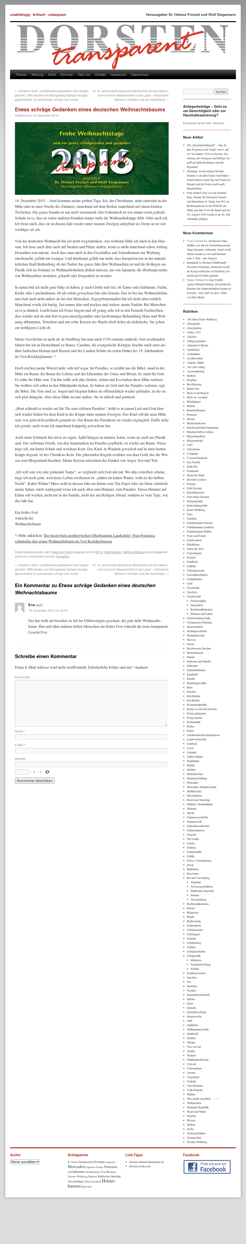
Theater (191, 1042)
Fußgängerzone (195, 570)
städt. (190, 1020)
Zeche (190, 1129)
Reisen (191, 908)
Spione (191, 999)
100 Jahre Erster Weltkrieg (202, 319)
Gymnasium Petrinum (199, 622)
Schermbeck (194, 925)
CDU (190, 445)
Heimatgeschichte (197, 631)
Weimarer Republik (198, 1107)
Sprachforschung (196, 1012)
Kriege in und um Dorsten (202, 709)
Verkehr (191, 1081)
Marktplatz (193, 761)
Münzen (191, 808)
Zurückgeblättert (196, 1133)
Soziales (191, 990)
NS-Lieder (193, 839)
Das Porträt (193, 462)
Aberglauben (194, 328)
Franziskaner (194, 553)
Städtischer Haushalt (202, 891)
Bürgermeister (195, 440)
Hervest (191, 639)
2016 (99, 552)
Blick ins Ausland (197, 397)
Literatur (192, 752)
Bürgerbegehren (196, 436)
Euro (189, 514)
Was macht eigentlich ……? (202, 1098)
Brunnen (192, 414)
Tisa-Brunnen (108, 1172)
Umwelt (191, 1064)
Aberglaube (193, 323)
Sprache (191, 1007)
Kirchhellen (193, 696)
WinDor (191, 1116)
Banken (191, 375)
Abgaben (196, 882)
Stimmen (67, 74)
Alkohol (191, 336)
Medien (191, 769)
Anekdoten (193, 349)
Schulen (191, 938)
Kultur (190, 726)
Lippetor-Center (94, 1167)
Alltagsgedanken (196, 341)
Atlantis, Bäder (195, 362)
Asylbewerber (195, 358)
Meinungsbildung (197, 778)
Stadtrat (92, 1176)
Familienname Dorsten (200, 523)
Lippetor (110, 1162)
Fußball (191, 566)
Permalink (62, 556)
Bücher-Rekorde (196, 423)
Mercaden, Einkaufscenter (201, 787)
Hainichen (86, 1186)
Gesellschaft (194, 596)
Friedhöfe (192, 562)
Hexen (190, 644)
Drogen (191, 484)
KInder (191, 678)
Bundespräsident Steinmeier (203, 427)
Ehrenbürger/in (195, 492)
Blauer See (193, 388)
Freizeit (191, 557)
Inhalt (52, 74)
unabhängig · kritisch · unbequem (38, 14)
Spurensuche (194, 1016)
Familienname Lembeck (200, 527)
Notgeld (191, 834)
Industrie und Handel (199, 661)
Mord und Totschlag (198, 800)
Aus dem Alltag (196, 367)
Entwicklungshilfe (197, 505)
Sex (189, 982)
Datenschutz (140, 74)
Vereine (191, 1072)
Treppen (191, 1055)
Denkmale (192, 471)
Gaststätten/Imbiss (197, 575)
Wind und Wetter (196, 1111)
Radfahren (193, 869)
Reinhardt (192, 262)
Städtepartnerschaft (198, 1029)
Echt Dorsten (194, 488)
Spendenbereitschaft (198, 994)
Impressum (118, 74)
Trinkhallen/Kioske (198, 1059)
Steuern (195, 895)
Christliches (193, 449)
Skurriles (192, 986)
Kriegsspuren (194, 717)
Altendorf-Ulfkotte (197, 345)
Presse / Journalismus (199, 860)
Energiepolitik (195, 501)
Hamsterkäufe (195, 626)
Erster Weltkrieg (196, 510)
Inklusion (196, 960)
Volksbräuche (195, 1090)
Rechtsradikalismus (202, 609)
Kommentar (22, 677)
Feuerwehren (194, 540)
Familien (192, 518)
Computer (192, 453)
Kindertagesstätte (196, 683)
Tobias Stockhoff (92, 1181)
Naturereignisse (196, 830)
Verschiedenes (195, 1085)
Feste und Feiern (62, 552)
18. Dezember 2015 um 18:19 (47, 610)
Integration (197, 605)
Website (20, 758)
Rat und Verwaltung (198, 878)
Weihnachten (113, 552)
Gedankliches (194, 579)
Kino (190, 687)
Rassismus (193, 873)
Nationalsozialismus (198, 826)
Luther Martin (195, 756)
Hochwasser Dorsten (199, 648)
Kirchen (191, 691)
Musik (190, 813)
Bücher (191, 419)
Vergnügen (193, 1077)
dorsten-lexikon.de (139, 1166)
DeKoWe (192, 466)
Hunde (191, 657)
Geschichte (193, 588)
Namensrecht (194, 821)
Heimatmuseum (196, 635)
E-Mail (20, 745)
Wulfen (191, 1124)
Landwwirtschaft (196, 739)
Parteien (191, 847)
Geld (189, 583)
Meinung (37, 74)
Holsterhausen (195, 652)
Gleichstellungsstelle (198, 618)
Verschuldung (198, 899)
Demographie (198, 601)
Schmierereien (195, 930)
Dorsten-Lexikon (196, 479)
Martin (191, 765)
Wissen (191, 1120)
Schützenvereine (196, 973)
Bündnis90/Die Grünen (200, 432)
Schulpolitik (194, 956)
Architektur (193, 354)
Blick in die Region (198, 393)
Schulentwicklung (201, 964)
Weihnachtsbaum (134, 552)
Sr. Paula (72, 1162)
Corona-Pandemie (197, 458)
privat (190, 865)
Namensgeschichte (197, 817)
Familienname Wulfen (199, 531)
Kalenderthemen (196, 670)
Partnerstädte (194, 852)
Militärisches (194, 791)
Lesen (190, 748)
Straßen (191, 1038)
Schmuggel (193, 934)
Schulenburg (194, 943)
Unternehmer (194, 1068)
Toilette (191, 1051)
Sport (190, 1003)
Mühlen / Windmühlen (200, 804)
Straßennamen (93, 1172)
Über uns (84, 74)
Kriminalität (193, 722)
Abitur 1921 (194, 332)
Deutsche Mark (195, 475)
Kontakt (100, 74)
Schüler (191, 947)
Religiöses (193, 912)
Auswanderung (195, 371)
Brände (191, 406)
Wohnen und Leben (202, 614)
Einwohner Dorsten (198, 497)
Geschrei (192, 592)
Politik (190, 856)
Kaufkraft (192, 674)
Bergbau (192, 380)
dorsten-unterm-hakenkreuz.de (146, 1162)
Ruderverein (194, 921)
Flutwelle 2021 (195, 549)
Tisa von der (194, 1046)
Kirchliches (193, 700)
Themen (21, 74)
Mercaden (192, 782)
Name (20, 731)
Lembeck (192, 743)
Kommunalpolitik (197, 704)
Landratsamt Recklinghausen (203, 735)
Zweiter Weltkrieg (197, 1142)
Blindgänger (194, 401)
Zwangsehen (194, 1137)
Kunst (190, 730)
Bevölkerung (194, 384)
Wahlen (191, 1094)
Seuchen (192, 977)
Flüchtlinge (193, 544)
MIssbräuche (194, 795)
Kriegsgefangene (196, 713)
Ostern (191, 843)
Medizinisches (195, 774)
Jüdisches (192, 665)
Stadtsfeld (192, 1033)
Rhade (190, 917)
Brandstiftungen (196, 410)
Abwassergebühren (202, 886)
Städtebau (192, 1025)
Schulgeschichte (196, 951)
